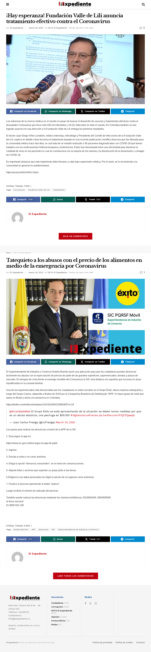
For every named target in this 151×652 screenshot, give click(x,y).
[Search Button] (143, 4)
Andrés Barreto (21, 530)
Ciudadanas (57, 603)
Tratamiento (59, 190)
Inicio (8, 253)
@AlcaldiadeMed (19, 411)
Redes (54, 624)
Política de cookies (124, 642)
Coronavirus (19, 190)
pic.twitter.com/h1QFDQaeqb (117, 415)
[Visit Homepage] (75, 4)
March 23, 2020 (65, 422)
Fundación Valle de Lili (39, 190)
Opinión (55, 617)
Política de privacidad (102, 642)
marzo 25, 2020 (36, 28)
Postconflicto (58, 620)
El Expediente (16, 28)
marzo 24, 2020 (36, 272)
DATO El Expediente (57, 28)
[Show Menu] (7, 4)
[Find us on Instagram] (96, 603)
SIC (53, 530)
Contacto (140, 642)
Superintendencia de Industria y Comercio (78, 530)
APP (33, 530)
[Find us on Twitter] (90, 603)
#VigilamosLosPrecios (84, 415)
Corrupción (57, 607)
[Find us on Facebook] (85, 603)
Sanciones (44, 530)
